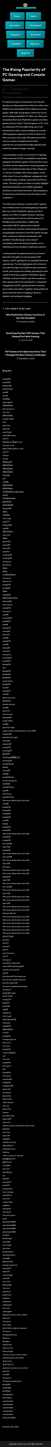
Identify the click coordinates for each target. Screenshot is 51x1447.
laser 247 (6, 1135)
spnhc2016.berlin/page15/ (13, 966)
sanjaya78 (7, 744)
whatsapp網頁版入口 (11, 757)
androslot (7, 1089)
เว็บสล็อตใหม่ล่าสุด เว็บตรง (13, 492)
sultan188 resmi (9, 435)
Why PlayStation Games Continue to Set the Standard (25, 316)
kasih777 (6, 1003)
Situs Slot (6, 1248)
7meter (6, 1112)
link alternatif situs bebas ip (14, 976)
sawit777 (6, 1185)
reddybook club (9, 1142)
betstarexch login (10, 737)
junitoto (6, 940)
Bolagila (6, 1341)
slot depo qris (8, 1115)
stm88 (5, 1009)
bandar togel (8, 419)
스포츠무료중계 (9, 1052)
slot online (7, 1325)
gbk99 (5, 767)
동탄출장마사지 (9, 1159)
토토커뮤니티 (8, 1364)
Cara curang (8, 1192)
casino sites (7, 1202)
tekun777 (6, 1271)
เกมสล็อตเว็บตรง (9, 575)
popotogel (7, 432)
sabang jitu (7, 1305)
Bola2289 (7, 1384)
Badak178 (7, 664)
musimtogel (7, 1275)
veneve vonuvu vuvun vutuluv (15, 1354)
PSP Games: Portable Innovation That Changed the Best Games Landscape (25, 353)
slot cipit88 (7, 843)
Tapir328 (6, 475)
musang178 (7, 555)
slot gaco (6, 867)
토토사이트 (7, 1099)
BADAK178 (7, 502)
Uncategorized (13, 93)
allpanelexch (8, 1145)
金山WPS (6, 754)
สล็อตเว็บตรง (8, 405)
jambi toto (7, 1295)
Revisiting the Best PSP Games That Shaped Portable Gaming (25, 335)
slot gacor (7, 561)
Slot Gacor (7, 794)
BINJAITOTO (8, 1261)
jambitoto (7, 1291)
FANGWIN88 (8, 505)
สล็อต (5, 512)
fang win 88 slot (9, 913)
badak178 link (8, 764)
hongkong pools (9, 1039)
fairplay (6, 1152)
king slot (6, 1371)
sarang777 (7, 999)
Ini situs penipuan (10, 780)
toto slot (6, 412)
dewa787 (6, 541)
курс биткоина (8, 953)
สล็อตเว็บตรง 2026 (10, 598)
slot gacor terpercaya (12, 1381)
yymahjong (7, 1172)
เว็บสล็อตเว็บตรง (9, 498)
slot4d (5, 395)
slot (24, 264)
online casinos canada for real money (18, 1125)
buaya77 (6, 946)
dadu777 (6, 521)
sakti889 (6, 1139)
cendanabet (8, 1394)
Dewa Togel (8, 1351)
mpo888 (6, 1258)
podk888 (6, 588)
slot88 (5, 392)
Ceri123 (6, 687)
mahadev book (9, 1149)
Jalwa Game (8, 1102)
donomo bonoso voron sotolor (15, 1368)
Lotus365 (6, 1165)
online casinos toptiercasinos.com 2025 (19, 731)
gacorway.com (9, 697)
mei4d (5, 973)
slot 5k (5, 459)
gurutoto (6, 711)
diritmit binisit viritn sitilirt (13, 1358)
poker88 (6, 1006)
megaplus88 (8, 1086)
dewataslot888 (9, 1222)
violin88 (6, 1374)
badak (5, 824)
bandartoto (7, 1189)
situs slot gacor (9, 1215)
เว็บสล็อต (6, 399)
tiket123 (6, 1178)
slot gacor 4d (8, 445)
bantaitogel (8, 389)
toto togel (7, 518)
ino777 (5, 956)
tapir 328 (6, 847)
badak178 (7, 379)
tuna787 (6, 551)
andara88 (7, 1388)
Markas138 (7, 1285)
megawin (6, 1023)
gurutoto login (9, 727)
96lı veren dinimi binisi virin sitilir (16, 800)
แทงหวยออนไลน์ (9, 1019)
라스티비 (6, 1198)
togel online (8, 681)
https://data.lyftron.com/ (13, 448)
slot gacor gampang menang (15, 986)
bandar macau (9, 704)
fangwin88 (7, 385)
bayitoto (6, 429)
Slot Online (7, 1397)
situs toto (6, 425)
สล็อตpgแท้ (7, 462)
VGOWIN (6, 784)
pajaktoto (7, 1013)
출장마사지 (7, 1162)
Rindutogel (7, 1238)
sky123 (5, 495)
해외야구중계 (8, 936)
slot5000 (6, 1391)
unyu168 (6, 1278)
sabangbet (7, 1311)
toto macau (7, 604)
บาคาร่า (6, 1032)
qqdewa (6, 1205)
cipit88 (5, 482)
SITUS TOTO (8, 996)
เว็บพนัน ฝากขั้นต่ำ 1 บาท (12, 442)
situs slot (6, 651)
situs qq (6, 1106)
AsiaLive (6, 1338)
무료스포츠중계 (9, 1417)
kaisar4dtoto (8, 1252)
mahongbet (7, 402)
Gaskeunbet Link (10, 1335)
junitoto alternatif (10, 983)
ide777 (5, 949)
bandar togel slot (10, 1265)
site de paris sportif (11, 969)
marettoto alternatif (11, 963)
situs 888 (6, 1242)
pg (4, 1175)
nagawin (6, 1298)
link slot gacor (8, 409)
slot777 (6, 439)
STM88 (5, 774)
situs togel (7, 1016)
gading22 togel (9, 993)
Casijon (6, 455)
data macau (8, 1348)
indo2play (7, 1208)
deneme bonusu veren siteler (15, 1315)
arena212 (6, 631)
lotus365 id (7, 1195)
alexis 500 (7, 1119)
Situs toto (7, 1042)
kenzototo (7, 1096)
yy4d (5, 1218)
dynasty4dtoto (9, 1255)
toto (4, 422)
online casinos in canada (13, 1155)
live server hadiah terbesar (14, 979)
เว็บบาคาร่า (7, 581)
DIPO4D (6, 1129)
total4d (6, 1235)
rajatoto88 (7, 1079)
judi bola (6, 634)
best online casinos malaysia (15, 1328)
